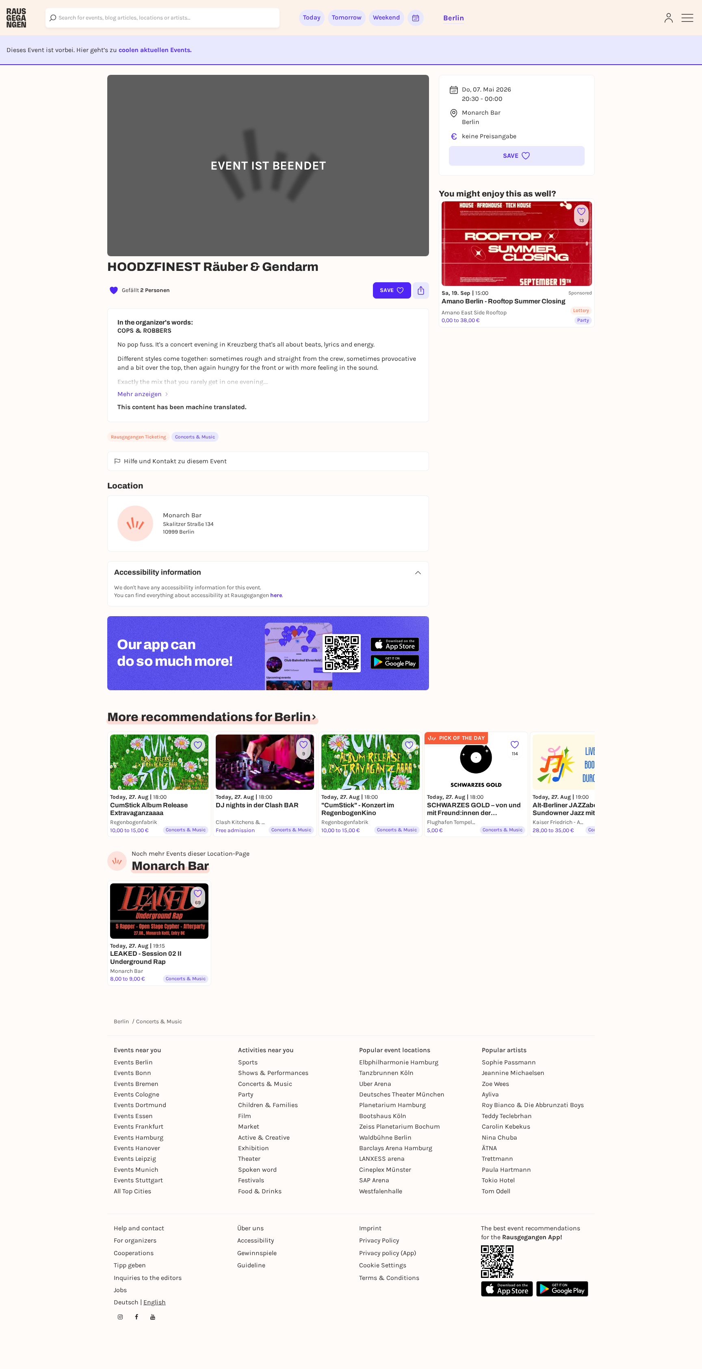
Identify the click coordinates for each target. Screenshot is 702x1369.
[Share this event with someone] (421, 290)
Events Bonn (132, 1073)
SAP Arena (374, 1180)
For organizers (135, 1240)
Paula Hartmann (506, 1169)
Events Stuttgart (138, 1180)
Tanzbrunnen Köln (386, 1073)
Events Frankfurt (138, 1126)
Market (248, 1126)
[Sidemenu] (687, 18)
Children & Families (268, 1105)
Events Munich (136, 1169)
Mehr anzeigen (139, 394)
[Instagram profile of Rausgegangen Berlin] (120, 1316)
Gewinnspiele (257, 1253)
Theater (249, 1158)
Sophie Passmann (509, 1062)
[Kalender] (415, 18)
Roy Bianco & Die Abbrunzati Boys (533, 1105)
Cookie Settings (382, 1265)
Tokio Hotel (498, 1180)
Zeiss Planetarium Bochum (399, 1126)
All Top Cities (132, 1191)
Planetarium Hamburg (392, 1105)
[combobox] (163, 18)
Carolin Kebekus (506, 1126)
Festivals (251, 1180)
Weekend (386, 17)
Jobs (120, 1290)
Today (312, 17)
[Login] (669, 18)
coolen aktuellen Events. (155, 50)
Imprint (370, 1228)
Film (244, 1116)
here (276, 595)
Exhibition (253, 1148)
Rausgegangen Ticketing (138, 437)
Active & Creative (264, 1137)
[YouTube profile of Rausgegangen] (152, 1316)
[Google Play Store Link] (562, 1289)
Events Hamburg (138, 1137)
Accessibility (255, 1240)
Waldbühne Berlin (385, 1137)
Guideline (251, 1265)
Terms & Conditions (389, 1278)
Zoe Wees (495, 1084)
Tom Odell (496, 1191)
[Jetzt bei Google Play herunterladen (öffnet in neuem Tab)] (394, 662)
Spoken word (257, 1169)
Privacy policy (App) (387, 1253)
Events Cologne (136, 1094)
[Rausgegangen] (16, 18)
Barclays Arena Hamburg (395, 1148)
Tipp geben (130, 1265)
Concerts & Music (195, 437)
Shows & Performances (273, 1073)
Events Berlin (133, 1062)
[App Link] (497, 1261)
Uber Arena (375, 1084)
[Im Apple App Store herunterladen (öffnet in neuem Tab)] (394, 644)
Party (245, 1094)
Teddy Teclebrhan (507, 1116)
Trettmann (497, 1158)
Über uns (250, 1228)
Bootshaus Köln (382, 1116)
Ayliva (490, 1094)
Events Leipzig (135, 1158)
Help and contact (139, 1228)
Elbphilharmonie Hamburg (398, 1062)
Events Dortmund (140, 1105)
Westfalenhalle (380, 1191)
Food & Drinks (260, 1191)
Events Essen (133, 1116)
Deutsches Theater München (401, 1094)
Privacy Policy (379, 1240)
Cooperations (134, 1253)
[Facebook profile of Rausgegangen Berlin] (136, 1316)
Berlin (121, 1021)
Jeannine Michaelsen (513, 1073)
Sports (248, 1062)
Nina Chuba (499, 1137)
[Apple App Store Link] (507, 1289)
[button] (517, 156)
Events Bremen (136, 1084)
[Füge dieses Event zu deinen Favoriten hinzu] (198, 745)
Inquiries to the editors (148, 1278)
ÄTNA (489, 1148)
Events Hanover (137, 1148)
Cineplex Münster (385, 1169)
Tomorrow (347, 17)
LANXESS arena (382, 1158)
